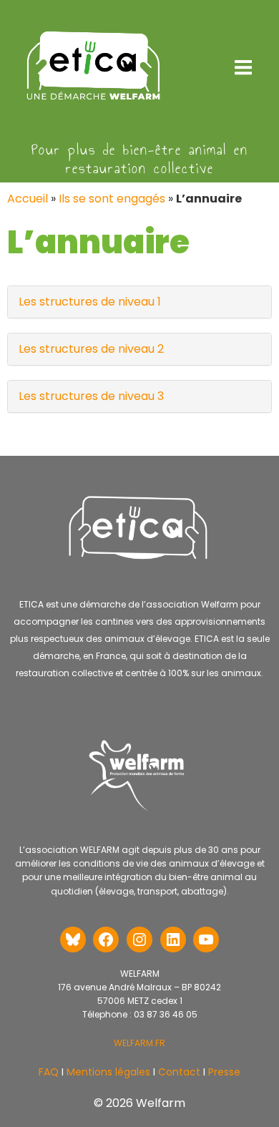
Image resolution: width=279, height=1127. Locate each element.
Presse (224, 1072)
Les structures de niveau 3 (91, 396)
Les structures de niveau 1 (90, 301)
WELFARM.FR (139, 1043)
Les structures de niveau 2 (91, 349)
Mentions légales (108, 1072)
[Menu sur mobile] (243, 68)
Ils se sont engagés (112, 198)
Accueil (27, 198)
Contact (177, 1072)
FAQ (49, 1072)
